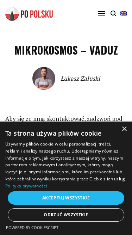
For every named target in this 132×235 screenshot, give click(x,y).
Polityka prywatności (26, 186)
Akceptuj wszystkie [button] (66, 198)
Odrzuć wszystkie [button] (66, 215)
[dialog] (66, 178)
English (123, 17)
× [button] (124, 129)
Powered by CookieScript (32, 227)
